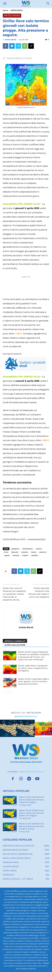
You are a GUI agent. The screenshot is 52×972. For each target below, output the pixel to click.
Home (5, 10)
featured (14, 552)
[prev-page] (4, 692)
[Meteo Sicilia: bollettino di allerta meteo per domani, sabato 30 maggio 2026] (10, 814)
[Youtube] (37, 779)
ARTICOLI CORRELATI (14, 641)
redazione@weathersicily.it (32, 771)
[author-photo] (26, 623)
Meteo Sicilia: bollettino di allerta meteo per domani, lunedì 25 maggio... (31, 799)
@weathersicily (26, 716)
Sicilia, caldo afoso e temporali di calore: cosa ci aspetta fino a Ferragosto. (33, 668)
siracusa (16, 555)
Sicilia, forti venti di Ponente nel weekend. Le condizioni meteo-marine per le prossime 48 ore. (14, 594)
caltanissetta (27, 549)
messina (24, 552)
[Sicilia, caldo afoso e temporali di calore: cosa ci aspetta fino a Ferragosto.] (10, 669)
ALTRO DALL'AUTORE (14, 645)
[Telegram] (12, 46)
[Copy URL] (31, 46)
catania (39, 549)
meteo (33, 552)
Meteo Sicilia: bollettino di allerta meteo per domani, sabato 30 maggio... (31, 813)
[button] (4, 3)
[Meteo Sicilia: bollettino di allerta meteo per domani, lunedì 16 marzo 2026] (10, 827)
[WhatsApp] (24, 46)
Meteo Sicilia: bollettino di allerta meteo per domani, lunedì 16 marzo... (31, 826)
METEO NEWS (17, 10)
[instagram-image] (8, 728)
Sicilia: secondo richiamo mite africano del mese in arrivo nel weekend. (38, 592)
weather (34, 555)
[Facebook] (5, 46)
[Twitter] (18, 46)
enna (6, 552)
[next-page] (9, 692)
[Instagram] (21, 779)
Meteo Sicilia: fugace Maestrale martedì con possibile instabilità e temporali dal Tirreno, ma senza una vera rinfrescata (33, 656)
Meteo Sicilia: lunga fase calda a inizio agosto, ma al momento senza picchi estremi (33, 681)
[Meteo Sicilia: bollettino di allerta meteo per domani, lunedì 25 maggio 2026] (10, 801)
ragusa (7, 555)
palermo (42, 552)
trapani (25, 555)
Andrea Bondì (10, 40)
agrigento (15, 549)
